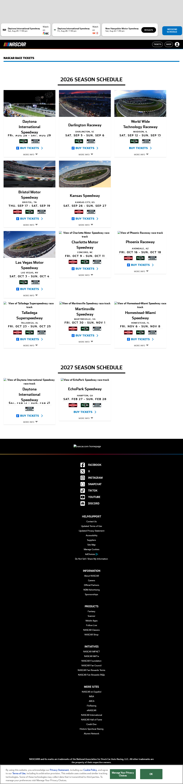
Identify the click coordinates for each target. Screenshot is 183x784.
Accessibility (91, 535)
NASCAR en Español (91, 692)
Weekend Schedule (172, 30)
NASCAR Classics (91, 630)
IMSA (91, 696)
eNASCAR (91, 710)
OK (151, 774)
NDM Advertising (91, 590)
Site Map (91, 545)
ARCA (91, 701)
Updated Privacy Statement (91, 531)
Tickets (157, 44)
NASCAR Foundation (91, 661)
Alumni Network (91, 733)
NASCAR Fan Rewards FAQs (91, 675)
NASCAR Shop (91, 634)
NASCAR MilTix (91, 656)
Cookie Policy (90, 770)
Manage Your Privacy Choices (123, 774)
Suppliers (91, 540)
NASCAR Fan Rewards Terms (91, 670)
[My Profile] (177, 44)
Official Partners (91, 585)
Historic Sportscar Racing (91, 729)
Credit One (91, 724)
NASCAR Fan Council (91, 665)
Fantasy (91, 611)
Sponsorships (91, 594)
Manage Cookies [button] (91, 549)
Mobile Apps (92, 620)
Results (148, 30)
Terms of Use (18, 773)
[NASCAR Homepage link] (91, 443)
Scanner (91, 616)
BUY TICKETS (29, 148)
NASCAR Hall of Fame (91, 719)
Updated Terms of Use (91, 526)
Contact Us (91, 521)
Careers (91, 580)
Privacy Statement (59, 770)
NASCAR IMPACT (91, 651)
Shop (168, 44)
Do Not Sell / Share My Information (91, 559)
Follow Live (91, 625)
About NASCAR (91, 576)
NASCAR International (91, 715)
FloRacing (91, 705)
